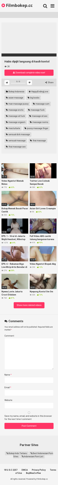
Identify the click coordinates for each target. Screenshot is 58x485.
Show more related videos (29, 305)
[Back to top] (52, 479)
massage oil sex (39, 116)
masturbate (14, 128)
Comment (9, 336)
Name (8, 375)
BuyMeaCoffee (33, 473)
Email (7, 387)
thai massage (39, 140)
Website (8, 400)
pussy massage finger (37, 128)
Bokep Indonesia (16, 91)
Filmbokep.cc (18, 5)
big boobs (34, 97)
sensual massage (17, 140)
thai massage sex (17, 146)
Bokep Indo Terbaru (18, 453)
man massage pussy (18, 104)
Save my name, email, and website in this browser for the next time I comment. (28, 417)
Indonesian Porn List (33, 456)
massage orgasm (16, 122)
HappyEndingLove (39, 91)
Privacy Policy (39, 470)
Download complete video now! (30, 72)
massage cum (42, 104)
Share (50, 82)
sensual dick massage (19, 134)
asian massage (15, 97)
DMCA (25, 470)
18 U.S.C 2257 (10, 470)
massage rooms (40, 122)
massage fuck (37, 110)
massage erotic (16, 110)
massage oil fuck (16, 116)
